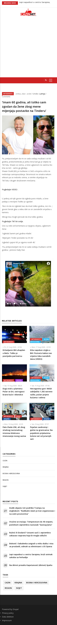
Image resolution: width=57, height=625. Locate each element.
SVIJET (5, 486)
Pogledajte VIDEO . (10, 189)
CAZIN (5, 460)
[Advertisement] (28, 47)
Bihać (18, 416)
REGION (19, 380)
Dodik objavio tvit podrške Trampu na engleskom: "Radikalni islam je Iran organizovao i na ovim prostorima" (32, 511)
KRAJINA (6, 419)
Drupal (15, 609)
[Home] (28, 12)
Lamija (42, 93)
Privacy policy (8, 613)
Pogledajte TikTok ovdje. (12, 221)
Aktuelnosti (7, 94)
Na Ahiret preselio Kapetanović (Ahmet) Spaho (30, 565)
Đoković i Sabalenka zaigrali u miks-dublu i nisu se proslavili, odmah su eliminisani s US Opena (31, 545)
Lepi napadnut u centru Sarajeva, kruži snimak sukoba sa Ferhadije (30, 556)
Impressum (7, 620)
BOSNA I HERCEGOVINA (39, 340)
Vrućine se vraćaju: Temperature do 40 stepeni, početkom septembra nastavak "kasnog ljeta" (31, 523)
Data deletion (8, 616)
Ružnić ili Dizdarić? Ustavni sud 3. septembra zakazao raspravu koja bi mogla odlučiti (30, 534)
